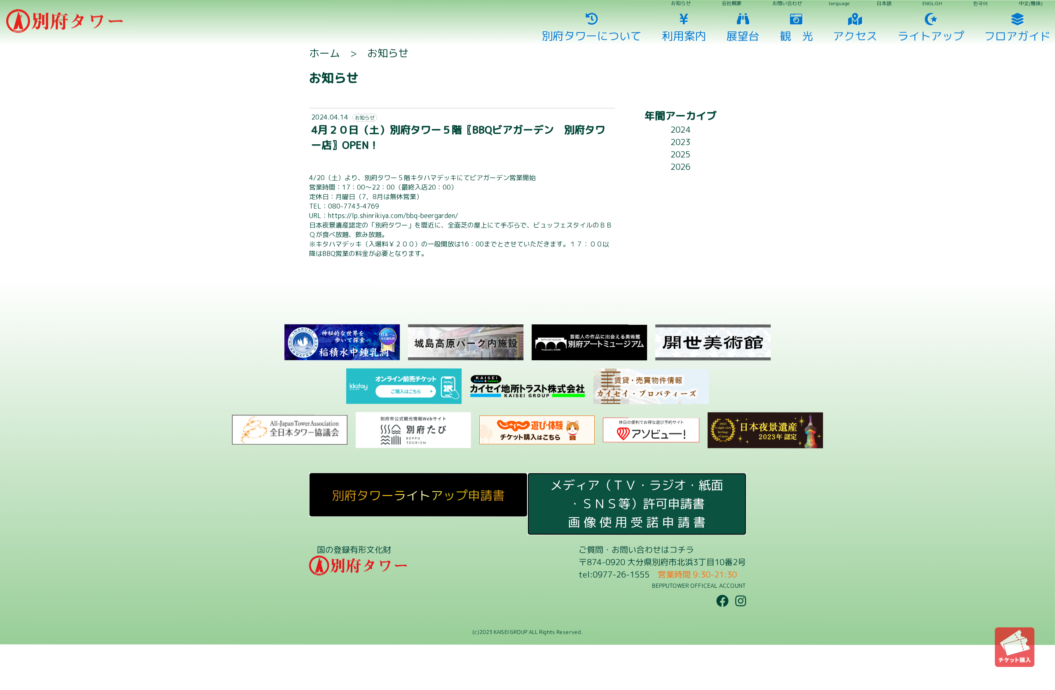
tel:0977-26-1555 (614, 574)
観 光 (532, 264)
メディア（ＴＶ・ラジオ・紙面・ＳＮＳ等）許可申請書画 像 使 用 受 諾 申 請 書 (636, 503)
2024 (680, 129)
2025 (680, 154)
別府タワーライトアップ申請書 (418, 495)
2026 (680, 166)
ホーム (324, 53)
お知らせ (387, 53)
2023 (680, 142)
